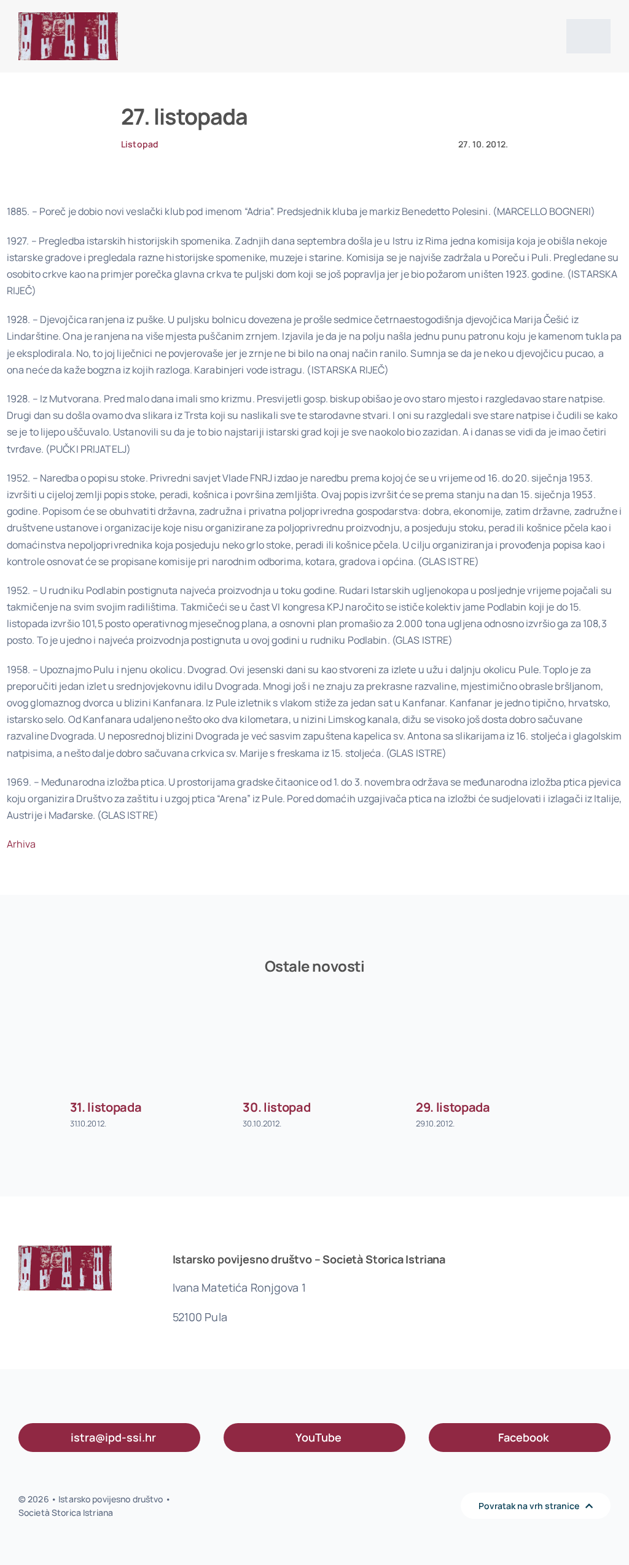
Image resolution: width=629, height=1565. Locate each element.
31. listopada (106, 1107)
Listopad (139, 144)
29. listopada (453, 1107)
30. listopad (276, 1107)
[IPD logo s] (68, 17)
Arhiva (21, 844)
